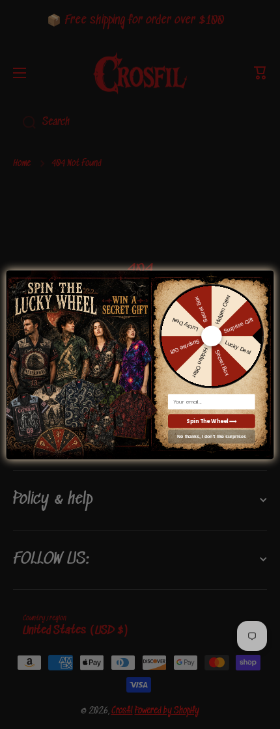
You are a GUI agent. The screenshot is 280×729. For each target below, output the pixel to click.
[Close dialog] (266, 275)
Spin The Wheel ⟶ (211, 420)
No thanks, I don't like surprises (211, 436)
